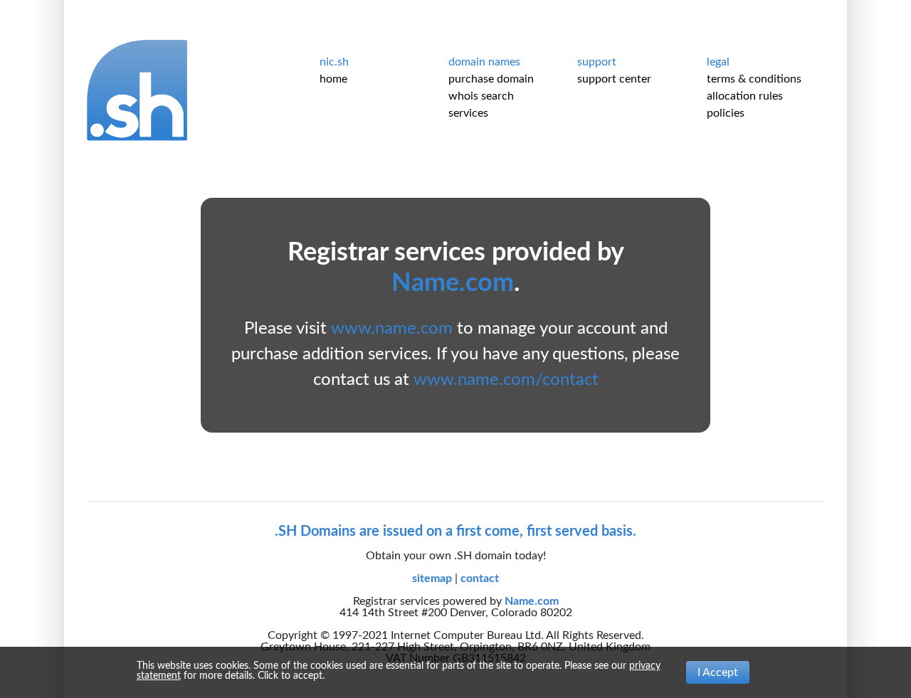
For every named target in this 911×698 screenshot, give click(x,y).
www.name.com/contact (506, 379)
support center (614, 79)
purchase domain (491, 79)
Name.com (452, 283)
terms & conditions (754, 79)
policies (725, 113)
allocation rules (745, 96)
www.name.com (392, 328)
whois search (481, 96)
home (333, 79)
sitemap (433, 578)
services (468, 113)
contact (479, 578)
